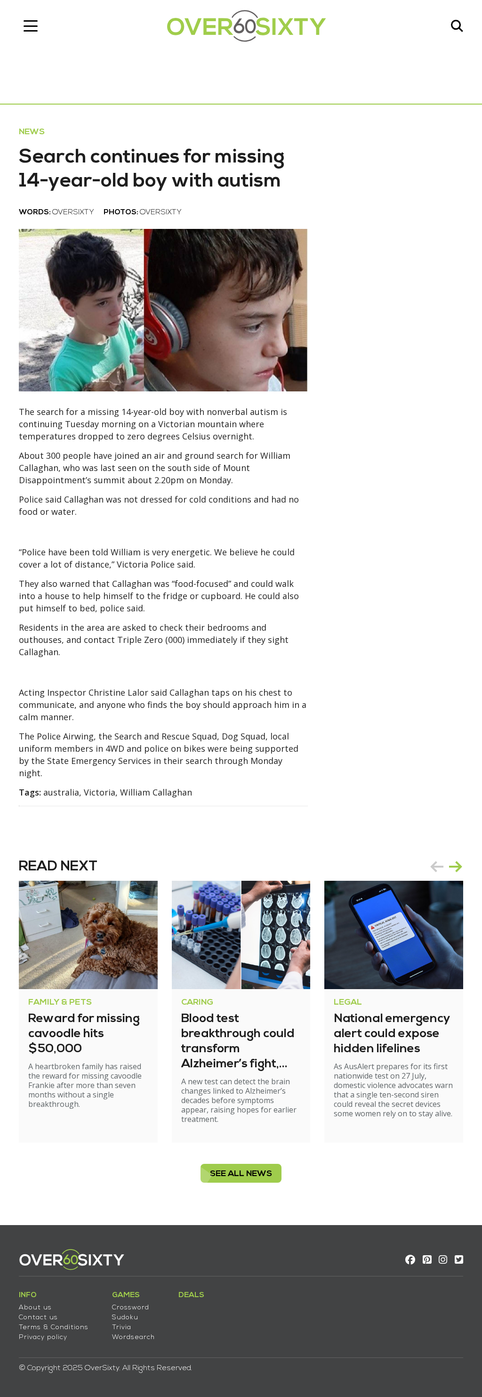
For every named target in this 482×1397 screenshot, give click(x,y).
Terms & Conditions (53, 1327)
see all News (241, 1174)
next (455, 866)
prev (436, 866)
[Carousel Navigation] (446, 866)
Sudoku (125, 1317)
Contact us (38, 1317)
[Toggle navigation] (30, 26)
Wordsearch (133, 1337)
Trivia (121, 1327)
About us (35, 1307)
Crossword (130, 1307)
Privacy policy (43, 1337)
